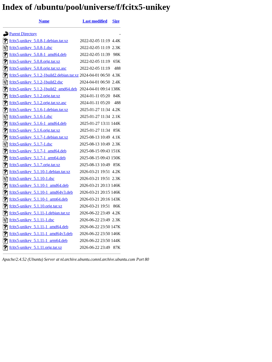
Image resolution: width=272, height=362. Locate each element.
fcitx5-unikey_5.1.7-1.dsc (30, 144)
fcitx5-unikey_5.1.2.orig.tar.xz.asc (37, 102)
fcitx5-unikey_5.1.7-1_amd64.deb (37, 151)
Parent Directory (23, 34)
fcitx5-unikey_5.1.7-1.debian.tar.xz (38, 137)
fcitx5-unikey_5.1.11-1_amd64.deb (38, 226)
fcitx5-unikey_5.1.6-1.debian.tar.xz (38, 109)
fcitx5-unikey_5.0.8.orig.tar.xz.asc (37, 68)
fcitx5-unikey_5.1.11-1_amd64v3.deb (41, 233)
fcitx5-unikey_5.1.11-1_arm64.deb (38, 240)
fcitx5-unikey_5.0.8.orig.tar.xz (34, 61)
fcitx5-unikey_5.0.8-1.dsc (30, 47)
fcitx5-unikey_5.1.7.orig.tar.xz (34, 164)
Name (44, 21)
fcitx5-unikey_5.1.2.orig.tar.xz (34, 96)
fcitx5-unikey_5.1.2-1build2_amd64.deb (43, 89)
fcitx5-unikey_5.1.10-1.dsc (31, 178)
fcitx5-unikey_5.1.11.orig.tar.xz (35, 247)
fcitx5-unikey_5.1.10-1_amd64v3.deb (41, 192)
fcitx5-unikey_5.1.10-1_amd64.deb (39, 185)
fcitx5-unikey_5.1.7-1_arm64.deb (37, 158)
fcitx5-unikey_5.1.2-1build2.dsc (36, 82)
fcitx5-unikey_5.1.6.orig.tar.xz (34, 130)
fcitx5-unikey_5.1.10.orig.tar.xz (35, 206)
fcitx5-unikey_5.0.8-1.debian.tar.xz (38, 40)
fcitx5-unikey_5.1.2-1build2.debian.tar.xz (44, 75)
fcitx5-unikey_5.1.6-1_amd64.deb (37, 123)
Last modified (95, 21)
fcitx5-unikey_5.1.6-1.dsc (30, 116)
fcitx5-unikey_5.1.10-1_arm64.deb (38, 199)
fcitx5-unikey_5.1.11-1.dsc (31, 220)
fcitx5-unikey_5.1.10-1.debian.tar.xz (39, 171)
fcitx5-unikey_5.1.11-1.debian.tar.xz (39, 213)
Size (116, 21)
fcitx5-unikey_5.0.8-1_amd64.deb (37, 54)
